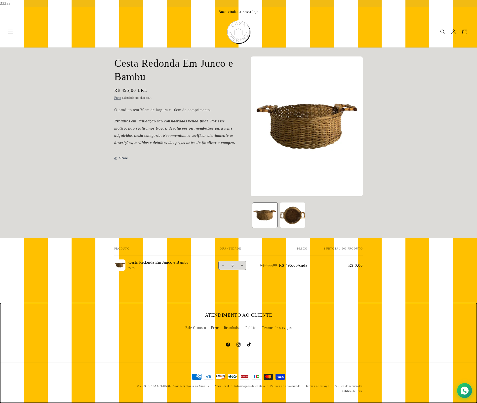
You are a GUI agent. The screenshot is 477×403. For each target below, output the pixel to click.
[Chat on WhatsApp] (464, 390)
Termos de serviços (277, 327)
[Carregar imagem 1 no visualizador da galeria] (265, 215)
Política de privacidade (285, 385)
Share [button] (123, 158)
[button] (10, 31)
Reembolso (232, 327)
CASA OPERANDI (160, 385)
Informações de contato (249, 385)
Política (251, 327)
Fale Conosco (195, 327)
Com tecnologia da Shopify (191, 385)
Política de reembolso (348, 385)
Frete (117, 98)
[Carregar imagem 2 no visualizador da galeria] (292, 215)
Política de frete (352, 390)
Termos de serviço (317, 385)
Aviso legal (221, 385)
